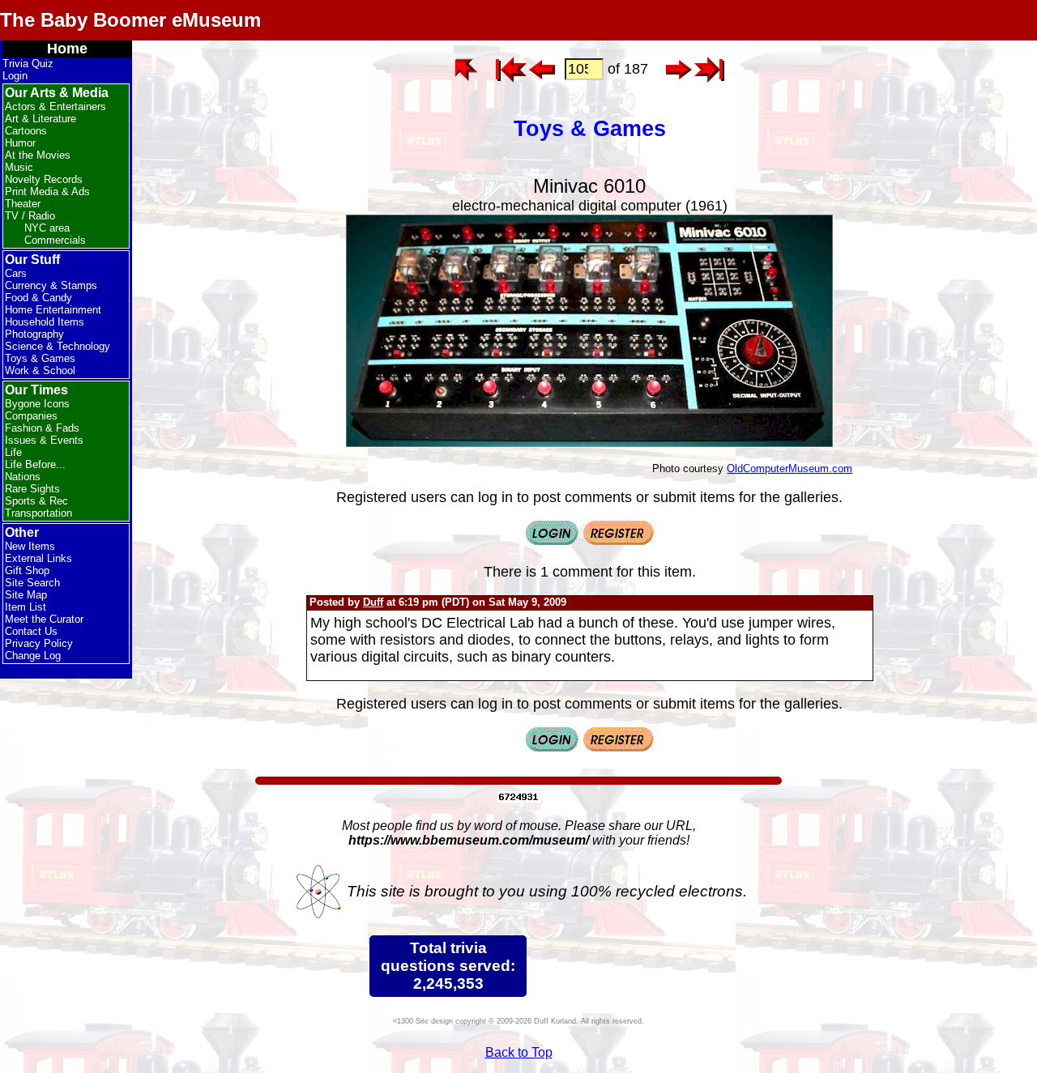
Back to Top (519, 1052)
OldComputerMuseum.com (789, 468)
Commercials (55, 240)
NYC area (47, 228)
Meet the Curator (44, 619)
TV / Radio (30, 216)
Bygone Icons (37, 404)
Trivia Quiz (27, 63)
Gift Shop (27, 570)
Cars (16, 273)
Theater (23, 204)
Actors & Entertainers (55, 106)
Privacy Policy (39, 643)
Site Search (32, 583)
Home (67, 48)
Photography (34, 334)
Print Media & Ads (47, 191)
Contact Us (31, 631)
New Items (30, 546)
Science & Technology (57, 346)
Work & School (40, 370)
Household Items (44, 322)
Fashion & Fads (42, 428)
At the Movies (37, 155)
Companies (31, 416)
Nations (23, 477)
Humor (20, 143)
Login (15, 76)
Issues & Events (44, 440)
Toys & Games (40, 358)
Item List (25, 607)
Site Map (26, 595)
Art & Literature (40, 119)
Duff (373, 602)
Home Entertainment (53, 310)
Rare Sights (32, 489)
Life (13, 452)
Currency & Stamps (51, 285)
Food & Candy (38, 298)
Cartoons (26, 131)
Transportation (38, 513)
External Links (38, 558)
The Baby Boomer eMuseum (130, 20)
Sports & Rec (36, 501)
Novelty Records (44, 179)
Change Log (33, 655)
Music (19, 167)
